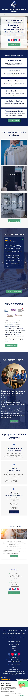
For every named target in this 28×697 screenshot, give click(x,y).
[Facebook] (9, 40)
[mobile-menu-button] (23, 14)
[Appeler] (4, 14)
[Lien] (9, 315)
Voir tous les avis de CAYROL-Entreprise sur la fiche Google (14, 288)
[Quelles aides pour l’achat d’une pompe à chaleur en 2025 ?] (14, 534)
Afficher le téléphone (15, 586)
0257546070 (14, 508)
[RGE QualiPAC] (14, 310)
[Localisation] (14, 14)
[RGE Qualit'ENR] (21, 310)
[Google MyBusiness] (12, 40)
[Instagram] (19, 40)
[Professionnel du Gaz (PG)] (6, 310)
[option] (14, 247)
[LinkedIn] (15, 40)
